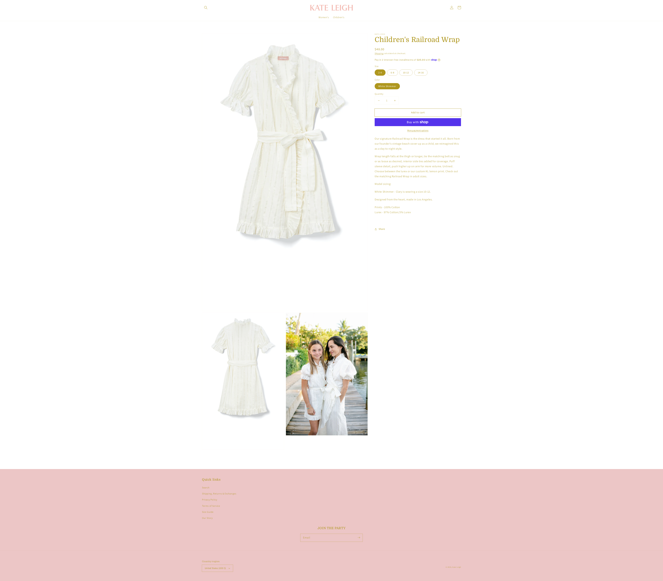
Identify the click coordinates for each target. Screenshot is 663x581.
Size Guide (208, 511)
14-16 (421, 72)
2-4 (380, 72)
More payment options (418, 130)
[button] (206, 7)
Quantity (379, 93)
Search (206, 487)
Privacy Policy (209, 499)
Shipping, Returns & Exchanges (219, 493)
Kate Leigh (456, 567)
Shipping (379, 53)
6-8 (392, 72)
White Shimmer (387, 86)
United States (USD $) (215, 568)
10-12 (406, 72)
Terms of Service (211, 505)
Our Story (207, 517)
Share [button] (382, 228)
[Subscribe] (359, 537)
